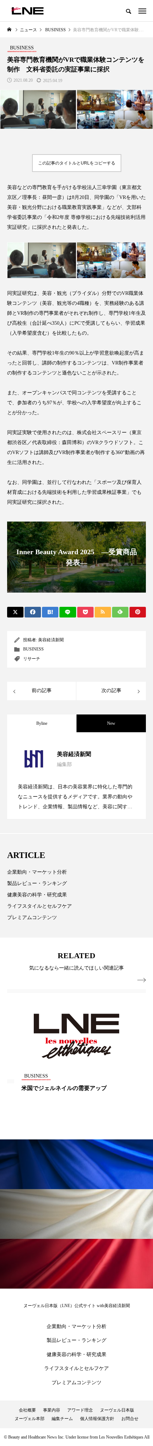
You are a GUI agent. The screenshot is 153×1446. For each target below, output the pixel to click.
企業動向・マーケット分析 (37, 872)
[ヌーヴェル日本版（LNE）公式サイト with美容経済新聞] (27, 10)
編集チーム (62, 1418)
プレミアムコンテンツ (32, 917)
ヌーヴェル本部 (29, 1418)
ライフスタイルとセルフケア (39, 906)
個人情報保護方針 (97, 1418)
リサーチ (31, 658)
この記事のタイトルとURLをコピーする (76, 163)
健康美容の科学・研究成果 (37, 894)
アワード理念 (80, 1410)
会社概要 (27, 1410)
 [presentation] (141, 980)
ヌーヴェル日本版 (117, 1410)
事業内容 (51, 1410)
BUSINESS (33, 649)
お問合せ (129, 1418)
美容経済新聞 (51, 639)
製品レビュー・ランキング (37, 883)
